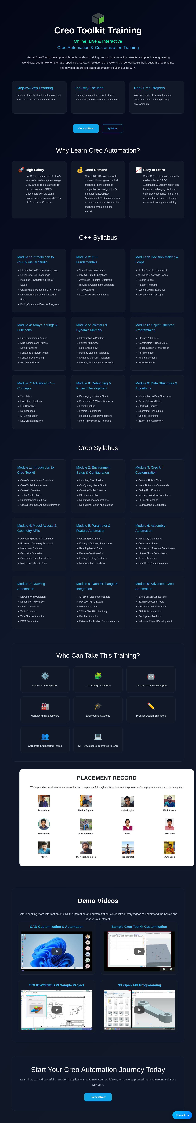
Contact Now (85, 128)
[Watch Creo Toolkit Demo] (56, 951)
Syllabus (112, 128)
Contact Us (182, 1115)
